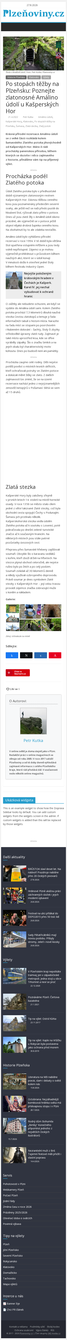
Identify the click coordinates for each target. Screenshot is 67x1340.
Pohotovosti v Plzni (14, 1184)
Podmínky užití (37, 1326)
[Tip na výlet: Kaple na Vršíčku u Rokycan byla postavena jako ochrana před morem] (14, 1038)
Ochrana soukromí (23, 1330)
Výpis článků (42, 1330)
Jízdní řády (9, 1201)
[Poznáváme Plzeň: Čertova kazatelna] (14, 995)
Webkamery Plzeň (13, 1189)
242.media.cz (54, 1333)
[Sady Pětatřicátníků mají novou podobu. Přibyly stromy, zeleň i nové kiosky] (14, 933)
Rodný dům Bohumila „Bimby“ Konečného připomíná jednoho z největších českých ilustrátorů (40, 1128)
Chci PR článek (15, 1309)
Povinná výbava (12, 1224)
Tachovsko (9, 1278)
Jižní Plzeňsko (11, 1250)
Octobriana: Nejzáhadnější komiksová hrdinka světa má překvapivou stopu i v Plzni (44, 1103)
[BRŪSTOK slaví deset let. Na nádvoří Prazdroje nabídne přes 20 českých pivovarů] (14, 867)
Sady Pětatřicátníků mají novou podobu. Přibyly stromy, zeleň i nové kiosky (43, 938)
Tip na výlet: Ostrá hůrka (42, 1018)
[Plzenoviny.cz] (6, 27)
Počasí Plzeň (10, 1195)
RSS (52, 1330)
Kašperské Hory (14, 121)
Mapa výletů (10, 1284)
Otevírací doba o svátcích (17, 1218)
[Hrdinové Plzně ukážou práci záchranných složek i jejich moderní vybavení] (14, 889)
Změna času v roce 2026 (17, 1206)
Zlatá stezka (31, 126)
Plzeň (6, 1244)
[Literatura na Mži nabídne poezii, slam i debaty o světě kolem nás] (14, 1075)
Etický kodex (53, 1326)
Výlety (46, 77)
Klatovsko (34, 77)
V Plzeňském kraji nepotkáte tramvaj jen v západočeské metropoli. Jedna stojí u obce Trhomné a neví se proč (44, 977)
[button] (12, 608)
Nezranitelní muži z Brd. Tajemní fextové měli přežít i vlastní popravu (44, 1154)
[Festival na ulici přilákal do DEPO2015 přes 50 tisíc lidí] (14, 911)
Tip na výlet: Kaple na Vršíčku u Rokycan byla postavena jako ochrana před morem (44, 1044)
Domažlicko (10, 1272)
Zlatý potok (45, 126)
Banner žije (13, 1303)
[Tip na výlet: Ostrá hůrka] (14, 1017)
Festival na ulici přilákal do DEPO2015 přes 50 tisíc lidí (43, 915)
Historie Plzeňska (16, 77)
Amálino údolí (45, 117)
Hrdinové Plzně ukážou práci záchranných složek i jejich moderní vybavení (44, 894)
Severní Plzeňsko (13, 1255)
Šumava (20, 126)
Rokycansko (10, 1261)
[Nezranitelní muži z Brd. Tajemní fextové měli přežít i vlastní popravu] (14, 1149)
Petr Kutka (28, 117)
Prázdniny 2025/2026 (15, 1212)
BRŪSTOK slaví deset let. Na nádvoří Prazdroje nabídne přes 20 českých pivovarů (44, 872)
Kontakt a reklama (18, 1326)
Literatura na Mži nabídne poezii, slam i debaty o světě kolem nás (44, 1080)
